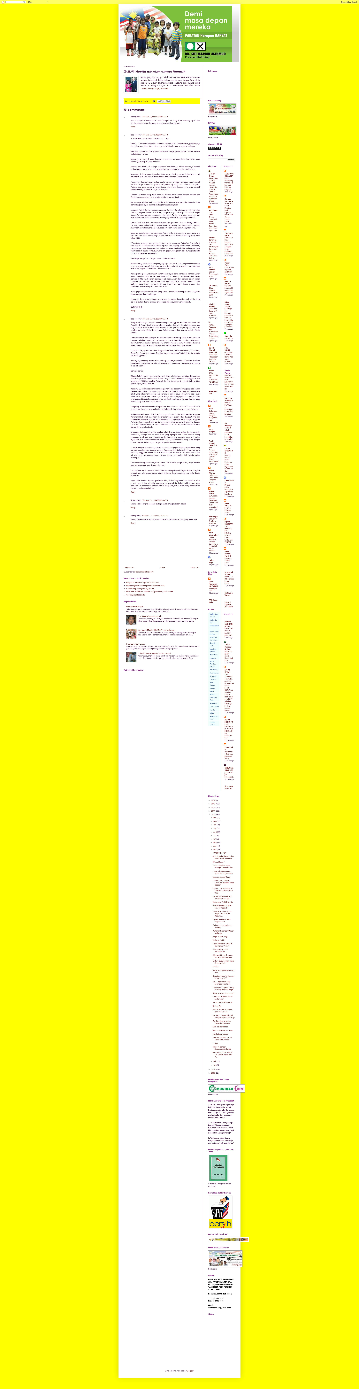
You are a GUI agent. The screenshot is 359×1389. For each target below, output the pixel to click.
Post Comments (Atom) (144, 572)
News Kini (214, 703)
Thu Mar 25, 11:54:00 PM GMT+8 (155, 500)
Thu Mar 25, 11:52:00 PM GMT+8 (155, 319)
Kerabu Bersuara (229, 200)
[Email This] (158, 101)
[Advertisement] (145, 1342)
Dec (215, 818)
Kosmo (212, 694)
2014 (213, 800)
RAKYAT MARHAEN (229, 623)
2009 (213, 1069)
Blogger (190, 1371)
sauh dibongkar (213, 534)
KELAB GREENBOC (229, 451)
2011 (213, 811)
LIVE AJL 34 (229, 338)
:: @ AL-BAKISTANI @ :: (229, 524)
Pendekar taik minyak (134, 607)
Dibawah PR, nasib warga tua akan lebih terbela (223, 956)
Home (162, 567)
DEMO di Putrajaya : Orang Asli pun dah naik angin (223, 988)
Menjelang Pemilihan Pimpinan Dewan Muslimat (145, 586)
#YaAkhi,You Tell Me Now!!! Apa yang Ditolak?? (229, 356)
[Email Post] (154, 101)
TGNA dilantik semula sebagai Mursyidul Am (223, 866)
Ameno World (228, 282)
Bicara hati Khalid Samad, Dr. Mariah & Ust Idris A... (223, 1054)
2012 (213, 807)
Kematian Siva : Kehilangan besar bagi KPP (223, 977)
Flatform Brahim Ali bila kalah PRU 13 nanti (222, 897)
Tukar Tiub (227, 264)
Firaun (215, 1043)
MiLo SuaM (227, 303)
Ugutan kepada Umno (221, 877)
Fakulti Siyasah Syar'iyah (229, 604)
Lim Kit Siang (212, 175)
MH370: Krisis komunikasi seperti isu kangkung (229, 489)
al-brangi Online (229, 573)
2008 (213, 1073)
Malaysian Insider (214, 615)
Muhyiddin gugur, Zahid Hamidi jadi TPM (229, 655)
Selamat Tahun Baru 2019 (213, 292)
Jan (214, 1065)
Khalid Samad (212, 305)
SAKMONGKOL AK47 (229, 175)
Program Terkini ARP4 (228, 560)
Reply (133, 127)
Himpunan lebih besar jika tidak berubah (142, 582)
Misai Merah (212, 472)
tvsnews (213, 658)
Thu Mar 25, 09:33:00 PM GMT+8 (155, 117)
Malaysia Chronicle (213, 638)
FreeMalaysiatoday (214, 632)
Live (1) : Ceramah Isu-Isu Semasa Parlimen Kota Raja (223, 890)
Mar (215, 849)
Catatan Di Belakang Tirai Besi (213, 521)
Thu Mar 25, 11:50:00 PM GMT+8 (155, 135)
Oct (215, 825)
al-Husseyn (228, 424)
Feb (215, 1061)
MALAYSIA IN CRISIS (229, 769)
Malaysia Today (213, 698)
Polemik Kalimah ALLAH (228, 510)
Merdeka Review (213, 650)
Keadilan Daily (213, 644)
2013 (213, 804)
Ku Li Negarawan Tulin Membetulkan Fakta (221, 983)
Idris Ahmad (212, 268)
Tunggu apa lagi (219, 853)
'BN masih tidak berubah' (223, 1002)
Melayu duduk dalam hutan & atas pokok (223, 962)
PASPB (227, 720)
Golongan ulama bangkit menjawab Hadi (213, 415)
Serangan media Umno (135, 644)
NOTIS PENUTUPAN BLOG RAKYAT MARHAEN (229, 630)
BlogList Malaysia (229, 399)
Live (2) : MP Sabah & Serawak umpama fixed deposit (223, 882)
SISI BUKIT (227, 349)
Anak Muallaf (228, 504)
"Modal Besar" (219, 862)
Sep (215, 828)
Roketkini (213, 654)
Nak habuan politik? (220, 1034)
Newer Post (129, 567)
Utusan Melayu (213, 723)
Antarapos (213, 669)
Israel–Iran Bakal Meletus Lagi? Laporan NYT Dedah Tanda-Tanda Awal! (229, 213)
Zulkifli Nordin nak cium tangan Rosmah (222, 907)
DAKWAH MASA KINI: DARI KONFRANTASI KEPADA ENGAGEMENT (229, 382)
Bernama (213, 676)
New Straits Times (214, 717)
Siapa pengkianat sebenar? (223, 993)
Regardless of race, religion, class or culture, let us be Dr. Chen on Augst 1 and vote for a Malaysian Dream (213, 189)
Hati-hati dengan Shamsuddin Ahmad (222, 1048)
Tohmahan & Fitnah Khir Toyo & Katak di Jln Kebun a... (222, 913)
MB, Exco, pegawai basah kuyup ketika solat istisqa (224, 1016)
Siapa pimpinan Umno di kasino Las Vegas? (223, 945)
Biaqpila (228, 336)
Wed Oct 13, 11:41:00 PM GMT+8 (155, 516)
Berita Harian (212, 683)
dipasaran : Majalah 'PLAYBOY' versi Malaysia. (156, 630)
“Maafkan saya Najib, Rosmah (154, 88)
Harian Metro (212, 689)
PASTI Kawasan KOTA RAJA (213, 584)
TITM (211, 371)
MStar (212, 713)
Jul (214, 835)
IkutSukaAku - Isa (229, 787)
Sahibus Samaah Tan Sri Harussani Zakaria (222, 1038)
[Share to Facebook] (166, 101)
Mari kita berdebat (220, 1027)
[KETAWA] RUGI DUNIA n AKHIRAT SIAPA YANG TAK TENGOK (229, 535)
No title (215, 967)
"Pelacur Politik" (219, 940)
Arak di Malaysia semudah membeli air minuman (223, 857)
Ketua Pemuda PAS (212, 327)
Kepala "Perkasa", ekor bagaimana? (222, 920)
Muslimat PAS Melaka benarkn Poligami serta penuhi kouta (149, 592)
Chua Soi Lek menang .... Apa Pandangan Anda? (223, 872)
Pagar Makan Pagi (220, 937)
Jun (214, 839)
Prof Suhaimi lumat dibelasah (149, 616)
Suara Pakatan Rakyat (213, 664)
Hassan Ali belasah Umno (223, 1030)
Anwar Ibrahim (212, 239)
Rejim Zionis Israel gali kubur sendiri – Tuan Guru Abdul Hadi (213, 221)
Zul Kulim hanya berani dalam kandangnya (222, 1022)
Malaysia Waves (229, 594)
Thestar (212, 710)
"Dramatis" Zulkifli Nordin (223, 902)
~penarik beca (229, 234)
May (215, 842)
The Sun (213, 679)
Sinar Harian (214, 672)
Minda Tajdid (227, 372)
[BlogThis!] (161, 101)
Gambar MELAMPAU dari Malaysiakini (223, 998)
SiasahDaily (214, 706)
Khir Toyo (213, 517)
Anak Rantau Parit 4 (228, 553)
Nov (215, 821)
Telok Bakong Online (228, 647)
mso (211, 409)
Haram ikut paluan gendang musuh (140, 589)
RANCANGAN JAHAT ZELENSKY (229, 269)
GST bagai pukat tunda (135, 595)
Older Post (195, 567)
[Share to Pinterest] (169, 101)
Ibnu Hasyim (212, 430)
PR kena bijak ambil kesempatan (220, 950)
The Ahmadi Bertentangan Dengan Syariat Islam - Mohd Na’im (213, 454)
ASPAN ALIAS (212, 492)
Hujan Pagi (211, 561)
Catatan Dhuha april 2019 (213, 274)
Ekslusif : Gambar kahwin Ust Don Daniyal (154, 653)
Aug (215, 832)
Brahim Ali (217, 1006)
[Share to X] (164, 101)
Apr (215, 846)
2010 (213, 814)
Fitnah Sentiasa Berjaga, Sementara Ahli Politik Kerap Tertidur (213, 544)
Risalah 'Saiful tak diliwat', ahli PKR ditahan (223, 1011)
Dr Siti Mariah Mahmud (213, 350)
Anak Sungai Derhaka (213, 443)
